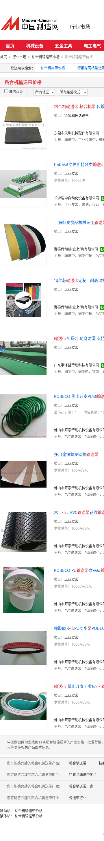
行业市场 (80, 26)
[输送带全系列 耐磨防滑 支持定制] (23, 357)
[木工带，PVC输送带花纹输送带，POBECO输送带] (23, 531)
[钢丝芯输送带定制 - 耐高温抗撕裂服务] (23, 299)
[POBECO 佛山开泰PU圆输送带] (23, 415)
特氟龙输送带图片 (83, 774)
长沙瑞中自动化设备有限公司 (76, 198)
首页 (10, 45)
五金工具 (63, 45)
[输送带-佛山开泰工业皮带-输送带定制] (23, 705)
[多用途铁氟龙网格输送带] (23, 473)
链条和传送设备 (76, 115)
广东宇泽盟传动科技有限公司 (76, 365)
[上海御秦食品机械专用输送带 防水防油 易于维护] (23, 241)
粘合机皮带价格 (53, 67)
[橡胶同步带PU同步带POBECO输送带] (23, 647)
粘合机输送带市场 (46, 57)
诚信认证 (16, 91)
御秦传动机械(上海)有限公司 (76, 249)
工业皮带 (71, 173)
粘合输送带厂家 (81, 786)
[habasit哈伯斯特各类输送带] (23, 183)
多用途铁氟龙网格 (76, 454)
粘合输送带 (77, 763)
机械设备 (34, 45)
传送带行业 (77, 797)
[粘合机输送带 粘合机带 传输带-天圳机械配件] (23, 125)
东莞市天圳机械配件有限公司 (76, 133)
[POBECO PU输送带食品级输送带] (23, 589)
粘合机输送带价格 (28, 810)
